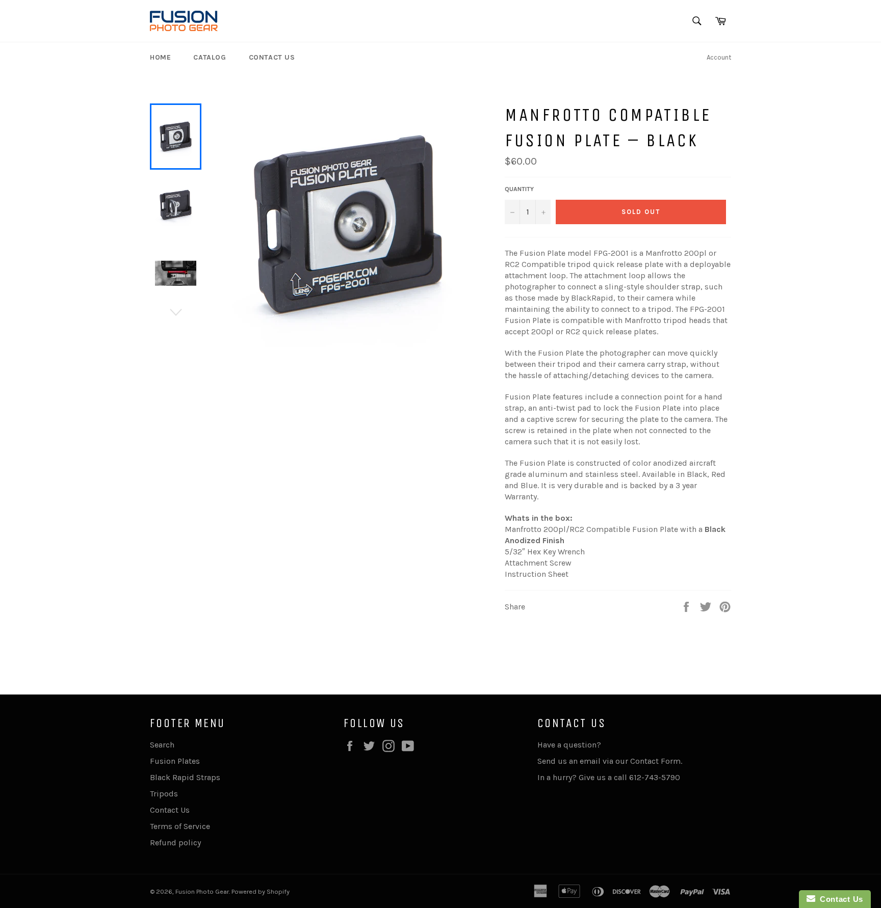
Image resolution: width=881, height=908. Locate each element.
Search (162, 745)
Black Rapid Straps (185, 777)
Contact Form (655, 761)
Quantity (519, 189)
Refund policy (175, 842)
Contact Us (272, 57)
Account (719, 57)
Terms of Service (180, 826)
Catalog (209, 57)
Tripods (164, 793)
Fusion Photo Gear (202, 891)
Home (160, 57)
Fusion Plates (175, 761)
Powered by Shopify (260, 891)
